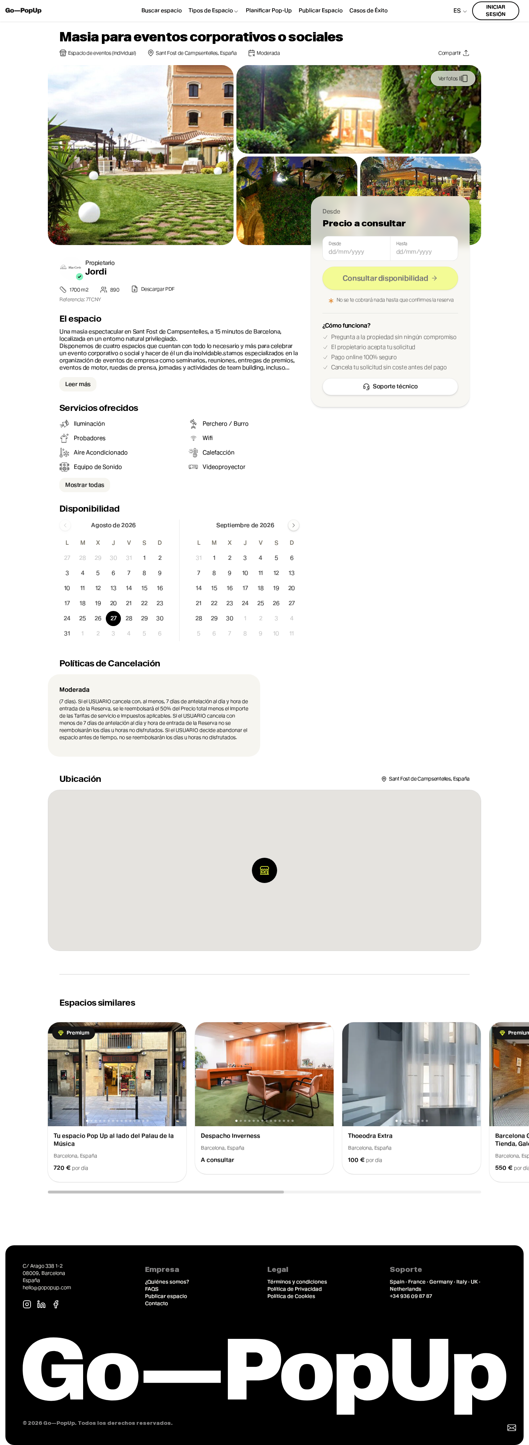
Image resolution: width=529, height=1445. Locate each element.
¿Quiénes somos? (167, 1282)
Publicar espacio (166, 1296)
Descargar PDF (158, 289)
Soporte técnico (395, 386)
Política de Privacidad (294, 1289)
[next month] (293, 525)
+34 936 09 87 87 (411, 1296)
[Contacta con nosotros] (512, 1428)
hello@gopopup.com (47, 1287)
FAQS (152, 1289)
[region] (264, 1102)
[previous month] (65, 525)
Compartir (449, 53)
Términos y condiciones (297, 1282)
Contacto (156, 1303)
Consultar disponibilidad (385, 278)
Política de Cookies (291, 1296)
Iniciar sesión (496, 10)
